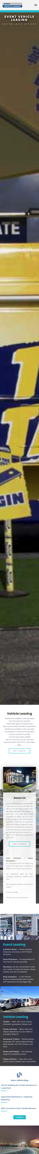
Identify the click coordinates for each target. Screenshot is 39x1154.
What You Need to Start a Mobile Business (18, 1108)
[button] (19, 1117)
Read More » (4, 1090)
